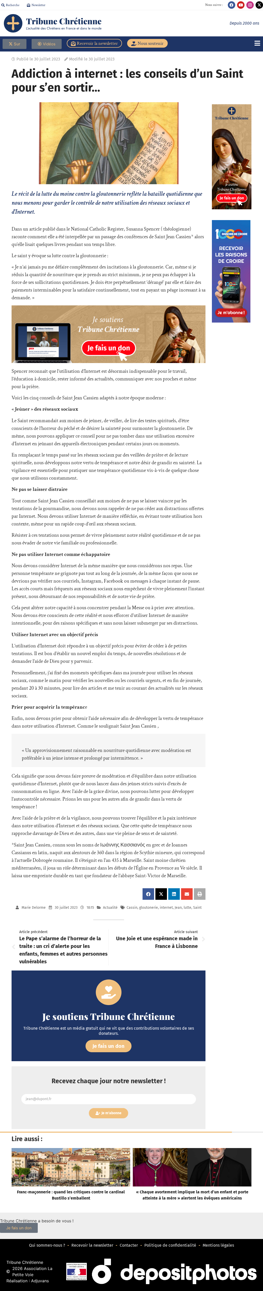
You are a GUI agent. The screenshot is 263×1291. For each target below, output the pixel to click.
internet (166, 907)
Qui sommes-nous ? (47, 1245)
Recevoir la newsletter (92, 1245)
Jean (178, 907)
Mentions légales (218, 1245)
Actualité (110, 907)
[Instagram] (250, 5)
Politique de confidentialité (170, 1245)
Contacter (129, 1245)
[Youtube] (241, 5)
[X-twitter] (259, 5)
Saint (197, 907)
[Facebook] (231, 5)
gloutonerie (148, 907)
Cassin (132, 907)
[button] (148, 894)
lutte (187, 907)
